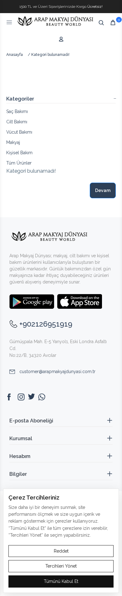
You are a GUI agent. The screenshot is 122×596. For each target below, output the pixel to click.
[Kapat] (116, 2)
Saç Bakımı (17, 111)
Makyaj (13, 142)
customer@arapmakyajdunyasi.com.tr (57, 371)
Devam (102, 190)
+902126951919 (45, 323)
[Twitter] (31, 396)
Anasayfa (14, 54)
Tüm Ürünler (19, 162)
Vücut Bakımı (19, 132)
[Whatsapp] (41, 396)
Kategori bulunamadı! (50, 54)
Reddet (61, 551)
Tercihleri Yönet (61, 566)
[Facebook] (10, 396)
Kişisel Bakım (19, 152)
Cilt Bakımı (16, 121)
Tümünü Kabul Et (61, 581)
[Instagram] (21, 396)
